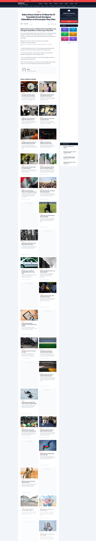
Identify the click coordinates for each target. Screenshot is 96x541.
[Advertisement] (69, 85)
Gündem (46, 3)
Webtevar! (21, 3)
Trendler (71, 3)
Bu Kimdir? (52, 6)
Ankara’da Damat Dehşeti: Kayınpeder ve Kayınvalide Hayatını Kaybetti (29, 324)
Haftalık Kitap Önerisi (60, 6)
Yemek (47, 6)
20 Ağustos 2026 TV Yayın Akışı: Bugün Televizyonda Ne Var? (57, 0)
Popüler (66, 3)
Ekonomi (61, 3)
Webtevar (40, 3)
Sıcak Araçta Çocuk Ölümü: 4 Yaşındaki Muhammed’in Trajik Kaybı (28, 272)
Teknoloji (56, 3)
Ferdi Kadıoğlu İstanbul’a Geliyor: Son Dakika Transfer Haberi (35, 0)
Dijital (26, 6)
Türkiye (21, 6)
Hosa (27, 23)
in (55, 24)
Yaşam (42, 6)
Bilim (76, 3)
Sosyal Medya (36, 6)
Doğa (31, 6)
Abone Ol (69, 21)
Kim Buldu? (74, 6)
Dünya (51, 3)
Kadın (68, 6)
